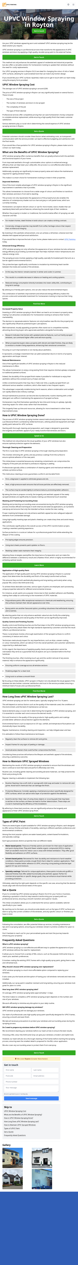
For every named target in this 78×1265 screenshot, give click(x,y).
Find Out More (39, 304)
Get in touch (39, 31)
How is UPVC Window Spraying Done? (18, 1118)
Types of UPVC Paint (12, 1128)
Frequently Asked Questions (15, 1135)
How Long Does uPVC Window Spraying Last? (21, 1121)
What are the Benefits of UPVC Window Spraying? (23, 1114)
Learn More (39, 565)
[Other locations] (68, 4)
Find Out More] (39, 691)
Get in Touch (39, 57)
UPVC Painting (69, 239)
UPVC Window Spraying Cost (15, 1111)
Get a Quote (39, 131)
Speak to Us (39, 436)
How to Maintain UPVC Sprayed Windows (20, 1125)
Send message (31, 1098)
